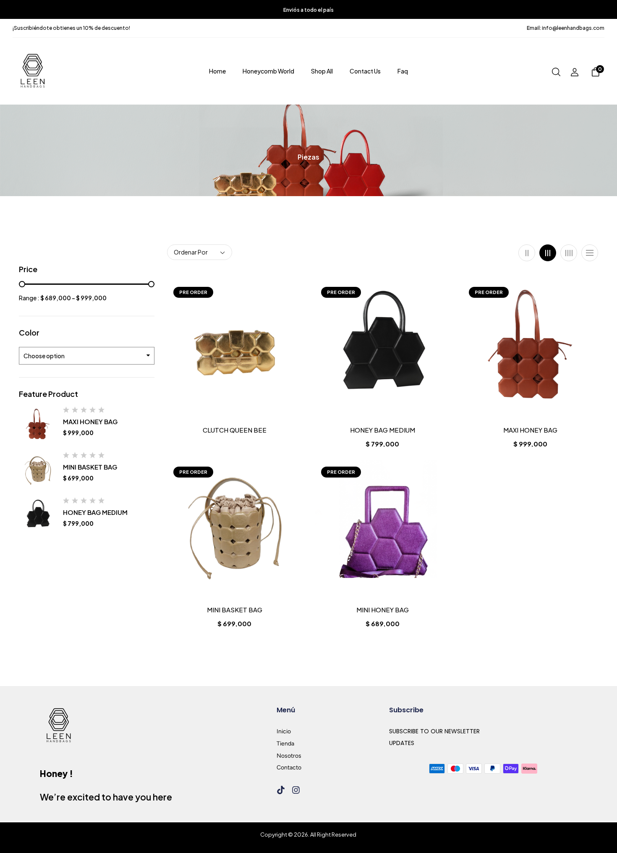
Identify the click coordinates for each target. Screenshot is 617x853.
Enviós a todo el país (308, 10)
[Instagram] (296, 790)
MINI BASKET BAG (90, 467)
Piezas (308, 157)
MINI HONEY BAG (382, 610)
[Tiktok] (281, 790)
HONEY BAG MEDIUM (95, 512)
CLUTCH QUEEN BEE (235, 430)
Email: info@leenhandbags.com (565, 28)
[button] (595, 73)
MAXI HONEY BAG (90, 421)
